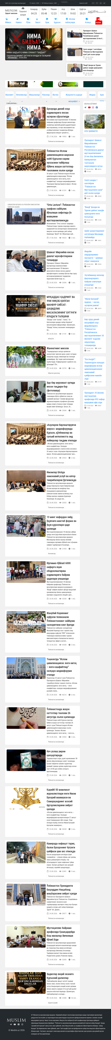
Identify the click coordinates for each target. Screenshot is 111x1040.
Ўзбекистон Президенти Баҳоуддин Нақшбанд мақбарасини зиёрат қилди (62, 889)
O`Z (93, 3)
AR (104, 3)
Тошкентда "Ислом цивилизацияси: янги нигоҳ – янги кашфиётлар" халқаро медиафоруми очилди (62, 667)
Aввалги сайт (83, 3)
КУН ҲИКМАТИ (91, 131)
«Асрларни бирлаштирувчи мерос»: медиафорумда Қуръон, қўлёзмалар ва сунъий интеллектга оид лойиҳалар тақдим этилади (62, 432)
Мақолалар (34, 94)
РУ (97, 3)
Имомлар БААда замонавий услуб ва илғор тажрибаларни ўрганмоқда (61, 476)
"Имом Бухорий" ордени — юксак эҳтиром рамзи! (91, 302)
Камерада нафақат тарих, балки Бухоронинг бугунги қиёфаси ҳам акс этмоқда (61, 847)
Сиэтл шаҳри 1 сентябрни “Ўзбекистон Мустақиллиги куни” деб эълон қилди (93, 51)
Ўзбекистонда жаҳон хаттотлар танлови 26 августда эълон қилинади (61, 713)
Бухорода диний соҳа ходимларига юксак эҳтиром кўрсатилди (58, 112)
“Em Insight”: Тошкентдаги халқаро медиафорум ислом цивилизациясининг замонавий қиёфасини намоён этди (94, 369)
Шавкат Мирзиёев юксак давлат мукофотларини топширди (60, 256)
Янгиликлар (13, 58)
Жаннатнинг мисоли (58, 348)
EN (100, 3)
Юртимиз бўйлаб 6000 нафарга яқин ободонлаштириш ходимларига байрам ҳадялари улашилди (59, 571)
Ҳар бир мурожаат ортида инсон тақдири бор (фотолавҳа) (61, 386)
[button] (9, 44)
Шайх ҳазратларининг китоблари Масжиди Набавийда (94, 234)
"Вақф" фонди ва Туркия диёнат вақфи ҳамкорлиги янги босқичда (92, 67)
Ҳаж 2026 (102, 95)
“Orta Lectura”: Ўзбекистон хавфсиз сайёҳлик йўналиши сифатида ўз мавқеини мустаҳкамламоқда (61, 212)
